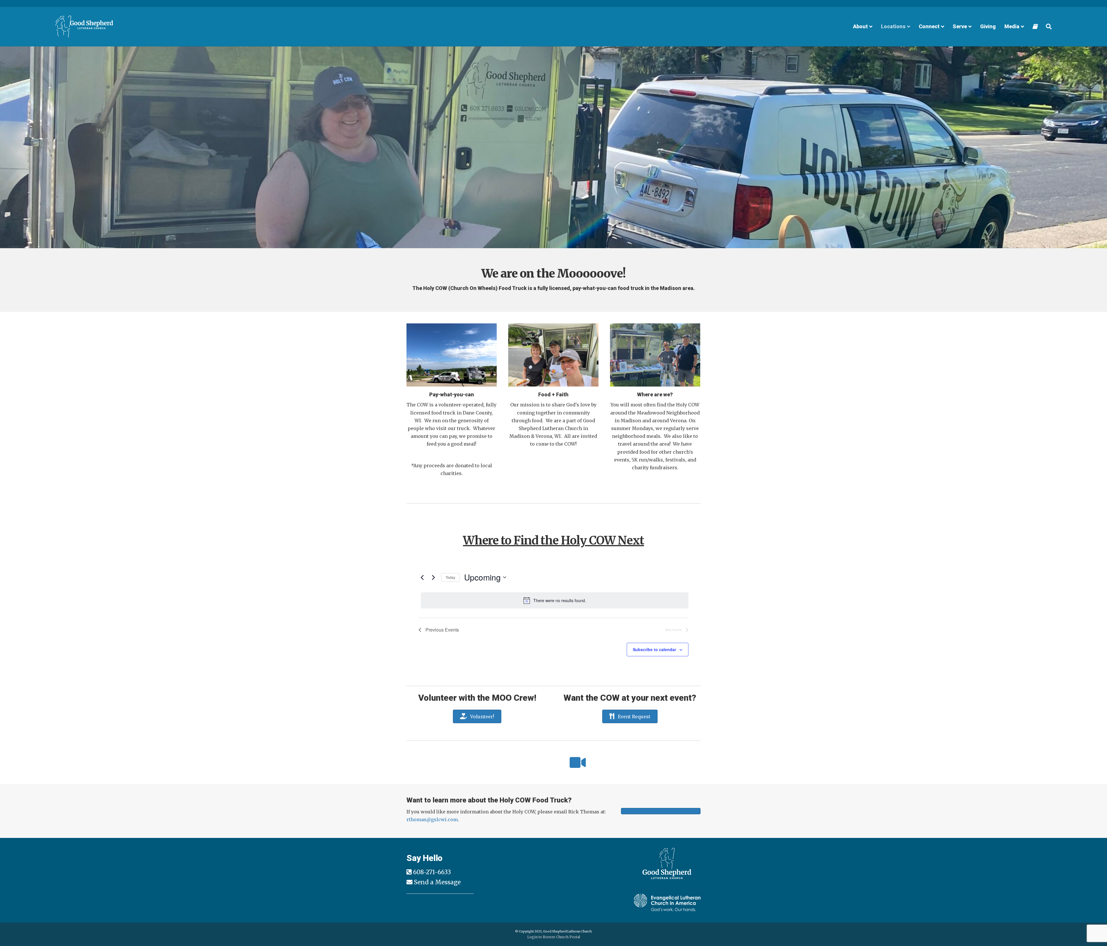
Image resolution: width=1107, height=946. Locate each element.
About (860, 26)
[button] (14, 155)
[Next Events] (433, 577)
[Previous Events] (422, 577)
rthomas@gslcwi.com (432, 819)
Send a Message (437, 882)
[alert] (554, 600)
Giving (988, 26)
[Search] (1047, 26)
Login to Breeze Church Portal (553, 937)
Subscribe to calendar (654, 649)
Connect (929, 26)
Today (450, 577)
